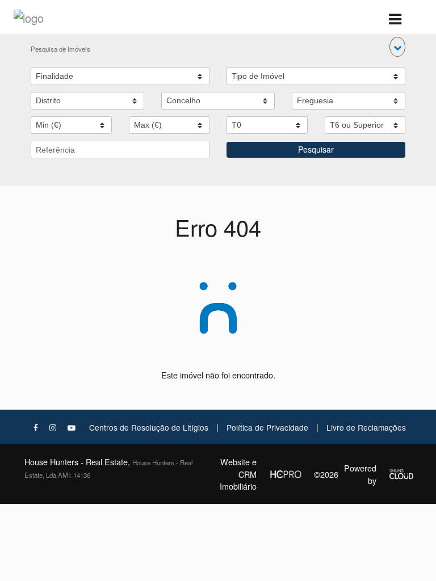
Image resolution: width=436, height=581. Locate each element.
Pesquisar (316, 149)
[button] (397, 47)
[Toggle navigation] (394, 19)
